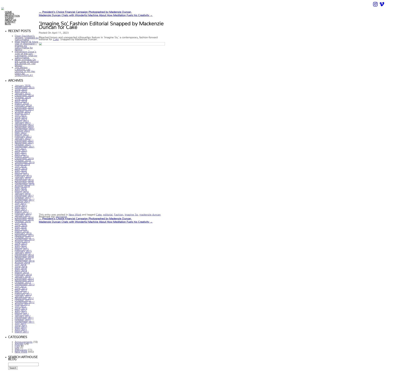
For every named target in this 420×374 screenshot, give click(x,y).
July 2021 (20, 148)
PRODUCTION (12, 15)
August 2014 (22, 262)
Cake (99, 214)
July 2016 (20, 223)
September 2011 (24, 321)
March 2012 (22, 313)
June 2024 (21, 99)
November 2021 (24, 142)
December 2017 (24, 195)
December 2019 (24, 158)
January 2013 (23, 296)
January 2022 (23, 138)
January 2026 (23, 85)
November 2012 (24, 298)
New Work (21, 351)
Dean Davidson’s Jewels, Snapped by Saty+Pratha (27, 37)
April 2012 (21, 311)
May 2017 (21, 207)
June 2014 (21, 266)
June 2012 (21, 307)
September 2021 (24, 146)
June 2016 (21, 225)
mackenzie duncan (150, 214)
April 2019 (21, 171)
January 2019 (23, 177)
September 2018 (24, 183)
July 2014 (20, 264)
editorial (108, 214)
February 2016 (23, 233)
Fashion (118, 214)
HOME (8, 11)
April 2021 (21, 154)
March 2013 (22, 292)
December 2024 (24, 95)
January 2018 (23, 193)
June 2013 (21, 288)
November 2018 (24, 181)
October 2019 (23, 160)
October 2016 (23, 221)
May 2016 (21, 227)
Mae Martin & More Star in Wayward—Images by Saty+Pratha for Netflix (26, 45)
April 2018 (21, 189)
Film (17, 345)
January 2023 (23, 122)
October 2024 (23, 97)
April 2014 (21, 270)
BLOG (8, 23)
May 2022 (21, 132)
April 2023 (21, 118)
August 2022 (22, 130)
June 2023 (21, 116)
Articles (19, 343)
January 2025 (23, 93)
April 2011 (21, 329)
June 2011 (21, 325)
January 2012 (23, 315)
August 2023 (22, 112)
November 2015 (24, 234)
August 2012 (22, 303)
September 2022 (24, 128)
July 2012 (20, 305)
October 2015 (23, 236)
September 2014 (24, 260)
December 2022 (24, 124)
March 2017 (22, 211)
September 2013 (24, 284)
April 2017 (21, 209)
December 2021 (24, 140)
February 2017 (23, 213)
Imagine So (131, 214)
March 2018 (22, 191)
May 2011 (21, 327)
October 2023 (23, 110)
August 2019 (22, 164)
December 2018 (24, 179)
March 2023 (22, 120)
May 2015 (21, 244)
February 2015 (23, 250)
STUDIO (9, 17)
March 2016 (22, 231)
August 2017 (22, 201)
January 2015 (23, 252)
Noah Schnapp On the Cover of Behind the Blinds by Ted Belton (26, 62)
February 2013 (23, 294)
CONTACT (10, 21)
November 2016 (24, 219)
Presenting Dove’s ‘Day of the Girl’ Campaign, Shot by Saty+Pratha (26, 54)
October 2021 (23, 144)
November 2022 (24, 126)
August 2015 (22, 240)
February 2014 (23, 274)
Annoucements (23, 341)
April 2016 (21, 229)
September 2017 (24, 199)
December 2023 (24, 106)
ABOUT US (10, 19)
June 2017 (21, 205)
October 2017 (23, 197)
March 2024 (22, 103)
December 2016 (24, 217)
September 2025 (24, 87)
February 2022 (23, 136)
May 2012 (21, 309)
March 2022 (22, 134)
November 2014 (24, 256)
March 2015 (22, 248)
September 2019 (24, 162)
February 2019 (23, 175)
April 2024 (21, 101)
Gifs (17, 347)
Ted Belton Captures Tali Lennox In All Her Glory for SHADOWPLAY (25, 70)
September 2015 (24, 238)
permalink (61, 216)
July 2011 (20, 323)
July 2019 (20, 166)
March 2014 (22, 272)
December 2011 (24, 317)
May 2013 (21, 290)
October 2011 (23, 319)
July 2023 (20, 114)
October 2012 (23, 299)
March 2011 (22, 331)
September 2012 (24, 301)
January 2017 (23, 215)
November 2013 (24, 280)
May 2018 (21, 187)
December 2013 (24, 278)
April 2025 (21, 91)
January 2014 (23, 276)
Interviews (21, 349)
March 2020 (22, 156)
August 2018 (22, 185)
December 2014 (24, 254)
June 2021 (21, 150)
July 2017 (20, 203)
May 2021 (21, 152)
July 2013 (20, 286)
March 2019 (22, 173)
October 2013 (23, 282)
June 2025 (21, 89)
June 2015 (21, 242)
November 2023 (24, 108)
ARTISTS (9, 13)
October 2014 (23, 258)
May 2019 (21, 170)
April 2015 (21, 246)
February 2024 (23, 105)
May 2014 (21, 268)
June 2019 (21, 168)
